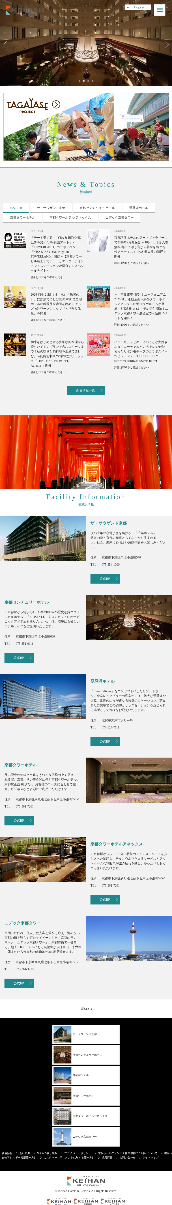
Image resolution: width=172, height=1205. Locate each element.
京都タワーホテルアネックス (90, 1116)
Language (139, 7)
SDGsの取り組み (47, 1153)
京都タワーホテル (83, 1095)
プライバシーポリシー (77, 1153)
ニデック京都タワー (85, 1136)
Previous (6, 44)
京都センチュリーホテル (87, 1054)
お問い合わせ (127, 1157)
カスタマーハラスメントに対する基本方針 (69, 1157)
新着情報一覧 (85, 390)
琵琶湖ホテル (81, 1075)
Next (165, 44)
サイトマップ (150, 1157)
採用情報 (107, 1157)
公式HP (105, 578)
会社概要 (24, 1153)
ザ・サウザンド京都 (85, 1034)
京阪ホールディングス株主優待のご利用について (127, 1153)
